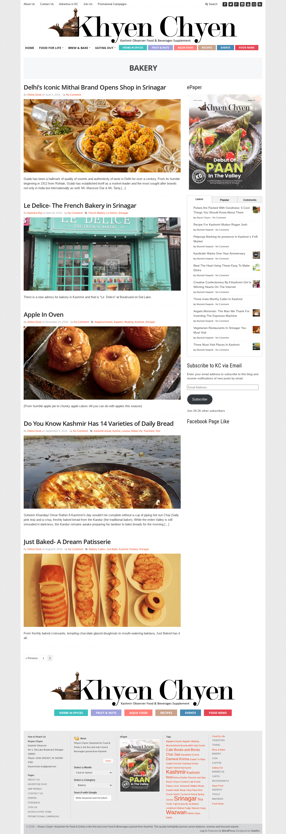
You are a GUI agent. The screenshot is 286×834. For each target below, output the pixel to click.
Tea (200, 799)
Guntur (194, 763)
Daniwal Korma (177, 759)
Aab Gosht (199, 745)
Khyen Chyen (203, 217)
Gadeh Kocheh (173, 763)
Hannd (176, 767)
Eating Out (104, 48)
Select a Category (84, 780)
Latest (199, 199)
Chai (215, 758)
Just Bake (112, 549)
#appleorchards (104, 322)
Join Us (88, 4)
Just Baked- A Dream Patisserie (67, 541)
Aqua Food (185, 47)
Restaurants (220, 781)
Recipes (207, 47)
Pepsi (194, 790)
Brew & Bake (78, 48)
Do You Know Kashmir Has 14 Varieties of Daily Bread (99, 423)
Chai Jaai (173, 754)
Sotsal (194, 794)
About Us (29, 4)
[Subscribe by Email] (254, 4)
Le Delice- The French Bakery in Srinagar (80, 205)
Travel (216, 745)
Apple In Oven (43, 314)
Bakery (93, 549)
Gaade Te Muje (197, 759)
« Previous (32, 658)
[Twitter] (231, 4)
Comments (249, 200)
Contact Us (47, 4)
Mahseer (217, 799)
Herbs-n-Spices (133, 47)
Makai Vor (136, 431)
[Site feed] (259, 4)
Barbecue (218, 771)
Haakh (169, 767)
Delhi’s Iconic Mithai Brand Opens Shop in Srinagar (95, 87)
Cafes (216, 776)
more (108, 761)
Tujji (175, 804)
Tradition (218, 740)
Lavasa (126, 431)
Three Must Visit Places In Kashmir (216, 344)
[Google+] (237, 4)
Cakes (101, 549)
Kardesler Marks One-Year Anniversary (219, 253)
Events (225, 47)
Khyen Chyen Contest (177, 781)
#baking (129, 322)
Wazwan (176, 812)
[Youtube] (248, 4)
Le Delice (111, 213)
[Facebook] (225, 4)
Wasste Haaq (199, 808)
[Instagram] (243, 4)
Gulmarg (186, 763)
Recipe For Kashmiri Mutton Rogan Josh (220, 224)
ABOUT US (34, 779)
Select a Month (82, 767)
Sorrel (187, 794)
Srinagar (123, 213)
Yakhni (190, 813)
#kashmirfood (173, 745)
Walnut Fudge (184, 808)
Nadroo (217, 789)
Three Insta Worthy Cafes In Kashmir (218, 299)
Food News (247, 47)
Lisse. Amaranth (182, 786)
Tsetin (169, 804)
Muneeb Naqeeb (205, 229)
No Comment (73, 94)
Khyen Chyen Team (39, 812)
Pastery (133, 549)
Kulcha (116, 431)
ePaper (32, 798)
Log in (203, 830)
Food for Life (50, 48)
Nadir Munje (180, 790)
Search (212, 4)
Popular (224, 200)
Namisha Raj (34, 213)
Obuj (188, 790)
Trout (216, 794)
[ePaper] (224, 141)
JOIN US (32, 807)
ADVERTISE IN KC (37, 784)
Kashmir (139, 322)
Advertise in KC (68, 4)
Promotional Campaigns (112, 4)
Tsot (158, 431)
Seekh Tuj (178, 794)
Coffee (217, 763)
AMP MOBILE (35, 789)
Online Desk (34, 94)
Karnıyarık (186, 767)
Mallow (194, 786)
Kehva (176, 777)
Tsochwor (149, 431)
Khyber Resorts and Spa (192, 777)
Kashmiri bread (102, 431)
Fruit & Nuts (160, 47)
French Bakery (97, 213)
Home (29, 48)
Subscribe (199, 399)
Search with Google (85, 792)
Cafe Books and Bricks (183, 750)
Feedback (34, 802)
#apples (118, 322)
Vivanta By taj (184, 804)
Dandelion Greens (190, 754)
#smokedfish (186, 745)
